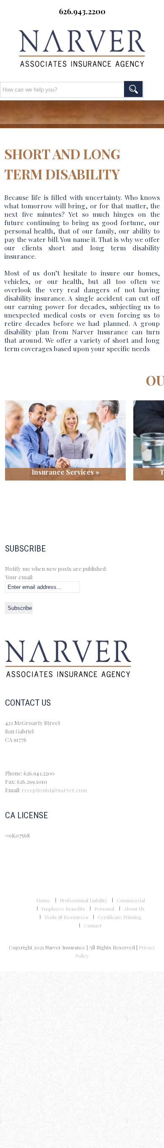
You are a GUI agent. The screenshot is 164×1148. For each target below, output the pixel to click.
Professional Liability (83, 900)
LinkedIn (93, 25)
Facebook (49, 25)
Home (43, 900)
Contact (93, 925)
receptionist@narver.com (54, 789)
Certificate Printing (120, 917)
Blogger (115, 25)
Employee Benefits (63, 908)
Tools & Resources (66, 917)
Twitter (71, 25)
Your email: (19, 577)
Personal (104, 908)
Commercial (130, 900)
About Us (134, 908)
